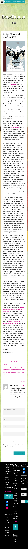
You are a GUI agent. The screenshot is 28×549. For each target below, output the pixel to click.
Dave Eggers (14, 127)
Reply (23, 385)
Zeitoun (5, 374)
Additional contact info (8, 496)
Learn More (15, 527)
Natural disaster (17, 369)
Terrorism (22, 372)
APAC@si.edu (8, 491)
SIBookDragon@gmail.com (20, 543)
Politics (23, 369)
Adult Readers (7, 361)
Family (4, 369)
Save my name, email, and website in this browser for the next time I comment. (14, 447)
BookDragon (14, 17)
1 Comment (22, 381)
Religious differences (14, 372)
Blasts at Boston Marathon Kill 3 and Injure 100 (13, 309)
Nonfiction (16, 361)
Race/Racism (6, 372)
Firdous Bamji (12, 84)
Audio (12, 361)
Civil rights (14, 367)
